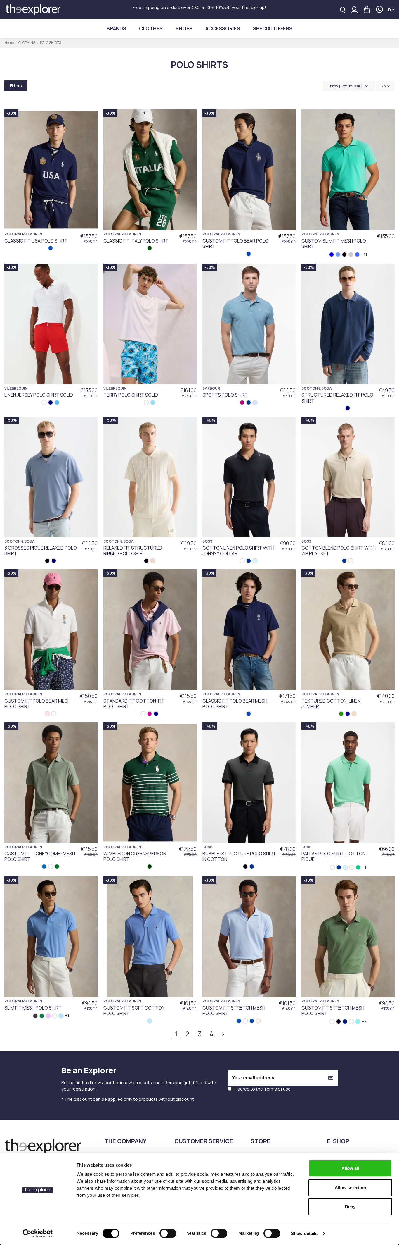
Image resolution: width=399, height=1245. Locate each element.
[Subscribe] (331, 1078)
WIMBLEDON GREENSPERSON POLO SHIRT (134, 856)
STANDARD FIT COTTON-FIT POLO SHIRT (133, 704)
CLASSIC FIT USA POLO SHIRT (35, 241)
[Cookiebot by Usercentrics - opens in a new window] (37, 1233)
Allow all (350, 1168)
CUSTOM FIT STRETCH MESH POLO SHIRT (233, 1011)
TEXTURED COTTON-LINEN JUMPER (330, 704)
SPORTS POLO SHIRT (225, 395)
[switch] (167, 1233)
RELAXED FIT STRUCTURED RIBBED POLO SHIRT (132, 551)
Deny (350, 1206)
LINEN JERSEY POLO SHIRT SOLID (38, 395)
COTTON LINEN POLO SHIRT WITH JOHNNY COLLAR (238, 551)
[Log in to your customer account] (354, 9)
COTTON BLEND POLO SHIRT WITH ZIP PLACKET (338, 551)
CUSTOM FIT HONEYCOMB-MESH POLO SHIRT (39, 856)
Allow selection (350, 1187)
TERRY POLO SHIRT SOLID (130, 395)
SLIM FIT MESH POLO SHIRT (33, 1008)
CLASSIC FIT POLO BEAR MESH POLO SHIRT (234, 704)
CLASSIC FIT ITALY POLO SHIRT (136, 241)
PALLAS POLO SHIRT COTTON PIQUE (333, 856)
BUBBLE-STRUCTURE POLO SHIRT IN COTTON (239, 856)
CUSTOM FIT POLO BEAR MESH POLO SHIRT (37, 704)
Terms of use (277, 1089)
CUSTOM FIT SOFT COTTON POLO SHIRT (134, 1011)
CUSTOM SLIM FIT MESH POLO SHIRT (333, 244)
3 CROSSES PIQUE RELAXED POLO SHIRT (40, 551)
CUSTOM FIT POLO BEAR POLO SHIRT (235, 244)
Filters (16, 85)
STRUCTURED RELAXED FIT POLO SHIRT (337, 398)
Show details (304, 1233)
